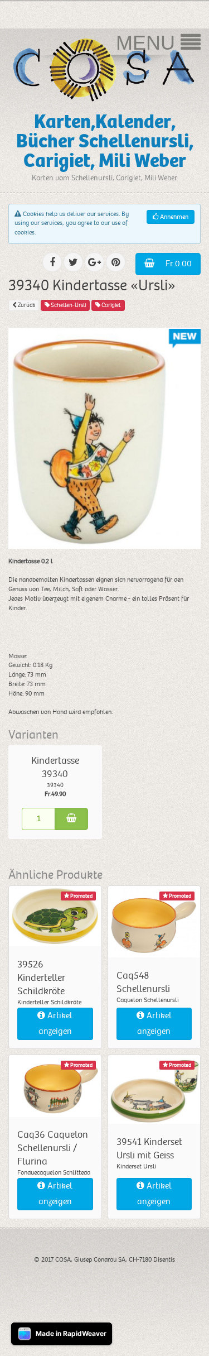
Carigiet (110, 305)
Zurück (26, 305)
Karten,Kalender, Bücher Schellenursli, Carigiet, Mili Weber (104, 141)
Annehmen (173, 217)
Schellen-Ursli (68, 305)
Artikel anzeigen (55, 1023)
